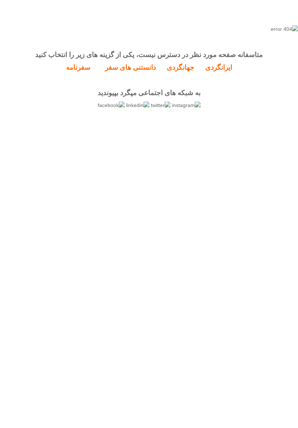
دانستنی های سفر (130, 67)
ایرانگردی (218, 67)
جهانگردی (180, 67)
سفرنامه (78, 67)
